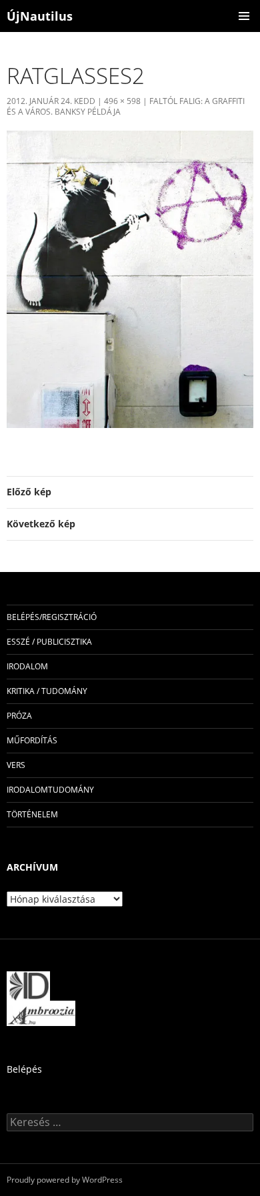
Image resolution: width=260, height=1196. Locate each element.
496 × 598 (122, 101)
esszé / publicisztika (49, 641)
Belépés (24, 1069)
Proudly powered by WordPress (65, 1179)
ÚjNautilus (40, 16)
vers (16, 765)
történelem (32, 814)
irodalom (27, 666)
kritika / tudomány (47, 691)
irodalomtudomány (50, 789)
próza (19, 715)
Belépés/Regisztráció (52, 617)
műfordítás (32, 740)
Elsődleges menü (244, 16)
